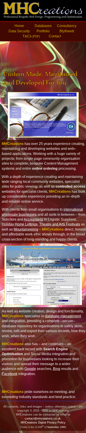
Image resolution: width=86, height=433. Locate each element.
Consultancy (67, 26)
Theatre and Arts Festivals (59, 224)
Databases (43, 26)
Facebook (9, 374)
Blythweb (67, 31)
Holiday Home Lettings (19, 224)
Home (19, 26)
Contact (55, 36)
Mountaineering (26, 229)
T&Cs (31, 36)
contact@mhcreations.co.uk (43, 418)
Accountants (33, 219)
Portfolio (43, 31)
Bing (56, 369)
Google (30, 369)
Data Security (19, 31)
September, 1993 (56, 427)
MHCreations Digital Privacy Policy (43, 422)
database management (63, 316)
